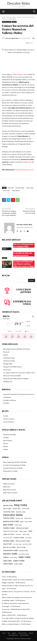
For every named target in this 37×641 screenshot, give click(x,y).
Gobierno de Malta (9, 361)
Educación (6, 352)
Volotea (5, 446)
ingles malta (23, 531)
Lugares (14, 22)
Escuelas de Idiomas (9, 400)
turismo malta (10, 554)
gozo (21, 521)
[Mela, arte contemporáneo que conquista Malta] (7, 246)
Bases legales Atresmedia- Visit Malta (15, 462)
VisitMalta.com (7, 381)
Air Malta (6, 437)
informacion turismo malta (10, 531)
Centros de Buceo (8, 419)
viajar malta (24, 557)
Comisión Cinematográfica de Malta (14, 465)
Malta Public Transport (10, 492)
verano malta (13, 557)
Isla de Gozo (7, 370)
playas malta (7, 544)
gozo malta (28, 521)
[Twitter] (8, 200)
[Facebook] (4, 200)
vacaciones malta (24, 554)
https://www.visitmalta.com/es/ (25, 227)
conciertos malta (9, 512)
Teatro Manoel (16, 190)
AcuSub (5, 416)
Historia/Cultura (22, 633)
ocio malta (28, 537)
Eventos (5, 355)
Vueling (5, 449)
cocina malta (25, 508)
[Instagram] (21, 230)
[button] (34, 11)
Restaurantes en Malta (10, 471)
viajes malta (18, 561)
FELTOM (6, 403)
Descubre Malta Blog (12, 38)
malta (30, 531)
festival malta (27, 518)
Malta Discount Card (9, 490)
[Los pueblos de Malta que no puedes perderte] (7, 255)
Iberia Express (7, 440)
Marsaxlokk (18, 534)
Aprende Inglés (24, 635)
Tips (9, 633)
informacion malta (22, 528)
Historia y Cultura (11, 17)
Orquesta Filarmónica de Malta (12, 468)
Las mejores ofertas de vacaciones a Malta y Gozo (19, 372)
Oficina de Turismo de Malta (12, 375)
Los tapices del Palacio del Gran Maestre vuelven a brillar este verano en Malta (23, 264)
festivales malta (19, 518)
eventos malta (8, 518)
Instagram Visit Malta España (12, 367)
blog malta (11, 188)
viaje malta (7, 561)
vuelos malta (18, 564)
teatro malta (6, 190)
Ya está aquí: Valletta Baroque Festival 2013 (16, 609)
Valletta (6, 557)
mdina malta (26, 534)
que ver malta (21, 547)
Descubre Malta (20, 188)
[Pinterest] (13, 200)
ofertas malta (8, 541)
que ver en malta (9, 547)
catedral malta (16, 508)
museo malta (29, 188)
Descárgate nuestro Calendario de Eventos (16, 349)
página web (27, 162)
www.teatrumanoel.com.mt (24, 170)
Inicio (3, 17)
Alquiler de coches (9, 484)
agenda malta (8, 505)
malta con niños (8, 534)
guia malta (8, 525)
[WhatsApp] (18, 200)
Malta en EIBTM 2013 (9, 615)
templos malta (23, 550)
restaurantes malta (10, 550)
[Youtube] (27, 230)
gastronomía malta (11, 521)
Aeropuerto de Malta (9, 434)
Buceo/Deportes (13, 635)
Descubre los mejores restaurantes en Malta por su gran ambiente (9, 213)
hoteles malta (9, 528)
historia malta (18, 525)
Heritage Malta (7, 364)
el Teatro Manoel (17, 74)
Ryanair (5, 443)
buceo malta (7, 508)
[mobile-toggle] (3, 11)
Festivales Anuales (9, 358)
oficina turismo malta (22, 541)
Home (4, 577)
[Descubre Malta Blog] (3, 38)
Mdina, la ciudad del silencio (11, 624)
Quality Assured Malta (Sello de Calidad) (15, 378)
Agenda (31, 633)
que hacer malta (27, 544)
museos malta (19, 537)
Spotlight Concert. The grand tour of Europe (15, 591)
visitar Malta (8, 564)
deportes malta (20, 512)
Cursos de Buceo (8, 422)
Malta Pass (6, 487)
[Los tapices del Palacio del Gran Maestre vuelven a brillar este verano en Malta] (7, 264)
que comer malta (17, 544)
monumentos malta (7, 537)
